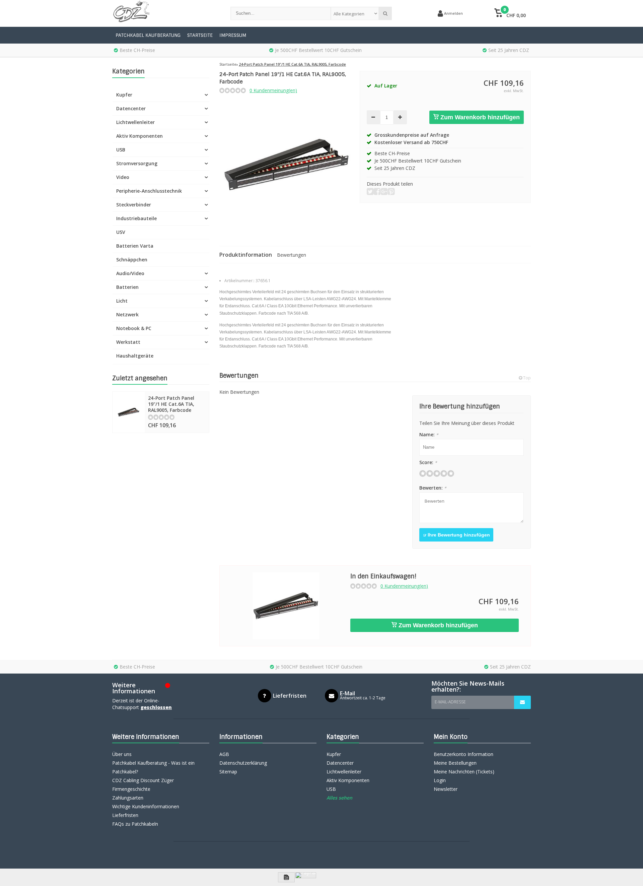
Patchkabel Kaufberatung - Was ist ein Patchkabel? (153, 767)
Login (440, 780)
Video (122, 177)
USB (120, 149)
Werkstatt (128, 342)
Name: (428, 434)
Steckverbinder (133, 204)
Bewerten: (432, 488)
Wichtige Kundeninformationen (145, 806)
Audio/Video (130, 273)
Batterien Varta (134, 246)
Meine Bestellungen (455, 763)
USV (120, 232)
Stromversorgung (136, 163)
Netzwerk (127, 314)
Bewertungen (291, 255)
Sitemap (228, 771)
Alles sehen (339, 798)
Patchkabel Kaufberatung (148, 35)
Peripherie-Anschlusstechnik (149, 191)
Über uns (122, 754)
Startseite (200, 35)
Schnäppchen (131, 259)
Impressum (232, 35)
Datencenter (131, 108)
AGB (224, 754)
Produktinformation (245, 254)
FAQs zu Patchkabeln (135, 824)
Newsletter (445, 789)
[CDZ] (164, 13)
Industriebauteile (136, 218)
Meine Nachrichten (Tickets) (464, 771)
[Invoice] (286, 877)
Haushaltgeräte (134, 356)
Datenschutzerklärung (243, 763)
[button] (510, 13)
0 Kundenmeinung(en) (273, 90)
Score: (428, 462)
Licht (122, 301)
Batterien (127, 287)
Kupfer (124, 94)
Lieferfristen (125, 815)
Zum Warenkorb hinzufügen (479, 117)
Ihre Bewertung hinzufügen (458, 534)
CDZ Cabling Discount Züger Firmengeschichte (143, 784)
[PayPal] (305, 875)
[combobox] (355, 13)
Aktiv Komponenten (139, 136)
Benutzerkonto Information (463, 754)
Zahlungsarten (127, 798)
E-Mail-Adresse (450, 702)
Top (526, 378)
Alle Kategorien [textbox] (349, 14)
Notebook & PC (133, 328)
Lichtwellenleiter (135, 122)
